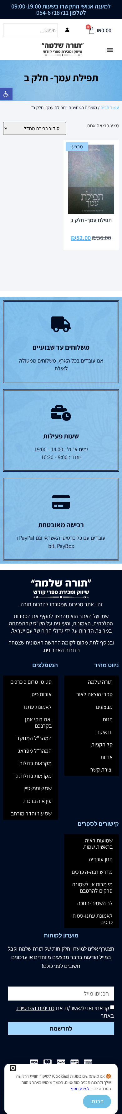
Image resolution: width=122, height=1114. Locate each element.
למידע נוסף (80, 1088)
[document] (61, 557)
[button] (13, 1068)
